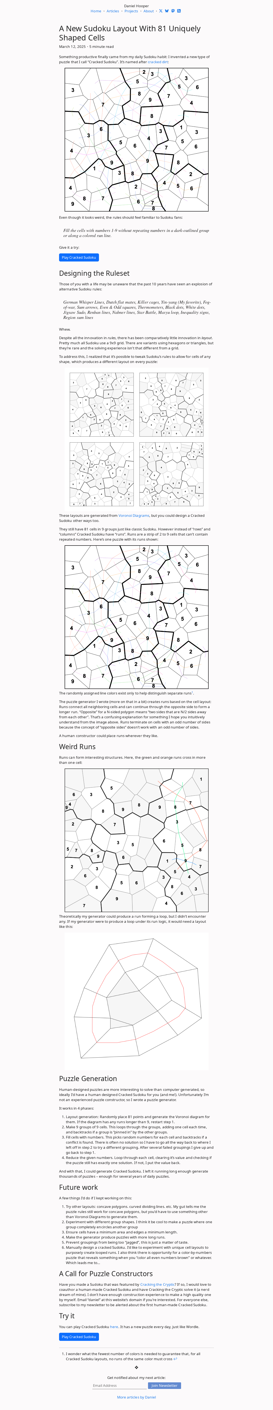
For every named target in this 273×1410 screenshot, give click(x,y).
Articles (113, 11)
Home (96, 11)
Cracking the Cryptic (157, 1284)
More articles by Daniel (136, 1397)
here (114, 1326)
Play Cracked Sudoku (79, 257)
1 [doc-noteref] (192, 692)
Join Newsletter (164, 1385)
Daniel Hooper (136, 5)
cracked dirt (158, 61)
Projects (131, 11)
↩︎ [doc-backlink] (175, 1358)
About (149, 11)
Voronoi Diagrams (134, 515)
